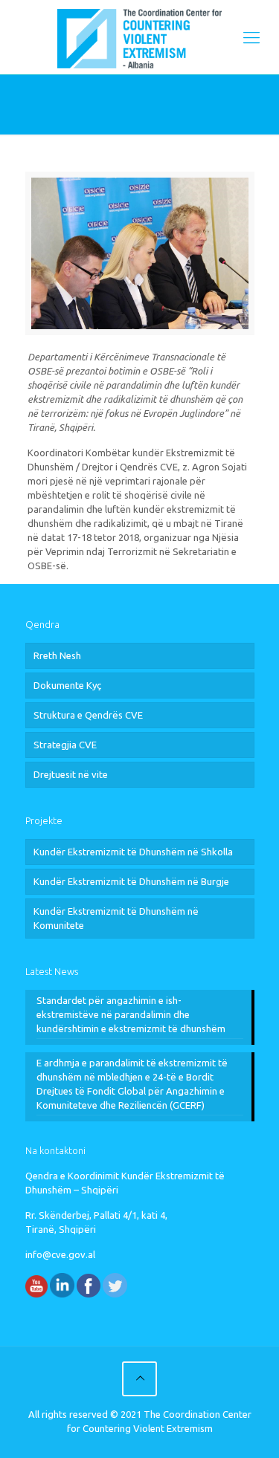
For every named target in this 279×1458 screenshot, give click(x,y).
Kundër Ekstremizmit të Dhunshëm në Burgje (131, 881)
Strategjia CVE (65, 744)
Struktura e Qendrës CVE (88, 715)
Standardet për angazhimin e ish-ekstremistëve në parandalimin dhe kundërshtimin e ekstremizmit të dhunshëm (130, 1014)
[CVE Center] (139, 37)
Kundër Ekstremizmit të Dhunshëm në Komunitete (116, 918)
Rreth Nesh (57, 655)
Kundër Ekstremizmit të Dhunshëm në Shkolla (133, 851)
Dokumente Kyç (67, 685)
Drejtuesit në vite (70, 774)
